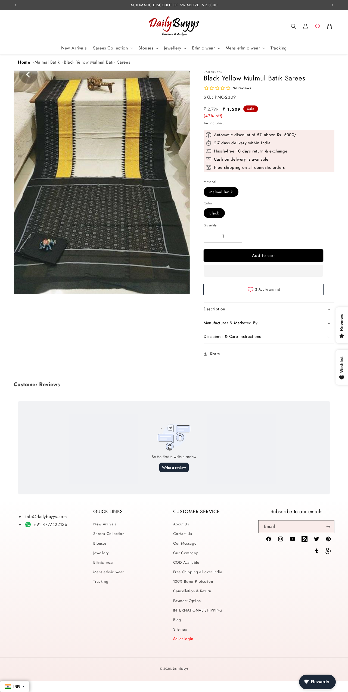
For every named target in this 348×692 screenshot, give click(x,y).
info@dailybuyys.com (46, 516)
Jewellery (100, 553)
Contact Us (182, 533)
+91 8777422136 (50, 524)
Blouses (100, 543)
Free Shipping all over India (197, 572)
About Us (181, 524)
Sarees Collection (108, 533)
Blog (177, 619)
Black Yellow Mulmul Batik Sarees (97, 62)
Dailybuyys (180, 668)
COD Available (186, 562)
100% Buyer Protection (193, 581)
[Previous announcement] (15, 5)
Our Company (185, 553)
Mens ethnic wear (108, 572)
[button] (294, 26)
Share (215, 353)
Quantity (210, 225)
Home (24, 62)
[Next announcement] (332, 5)
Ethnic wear (103, 562)
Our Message (185, 543)
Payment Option (187, 600)
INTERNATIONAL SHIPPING (198, 610)
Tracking (100, 581)
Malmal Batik (47, 62)
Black (214, 213)
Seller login (183, 638)
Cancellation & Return (192, 591)
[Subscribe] (328, 526)
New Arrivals (104, 524)
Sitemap (180, 629)
